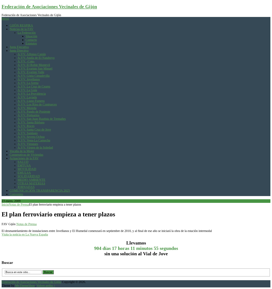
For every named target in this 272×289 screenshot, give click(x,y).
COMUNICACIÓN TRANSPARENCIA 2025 (40, 190)
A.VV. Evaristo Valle (31, 72)
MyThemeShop (25, 285)
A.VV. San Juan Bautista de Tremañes (42, 118)
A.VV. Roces (26, 126)
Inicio (5, 204)
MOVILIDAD (27, 169)
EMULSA (24, 172)
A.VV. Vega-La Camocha (34, 140)
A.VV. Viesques (28, 144)
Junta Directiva (19, 50)
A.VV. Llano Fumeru (31, 101)
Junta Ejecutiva (19, 47)
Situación (31, 36)
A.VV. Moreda (27, 108)
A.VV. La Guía (27, 90)
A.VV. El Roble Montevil (34, 65)
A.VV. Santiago (28, 133)
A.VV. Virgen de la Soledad (35, 147)
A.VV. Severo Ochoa (31, 136)
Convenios (16, 194)
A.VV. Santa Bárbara (31, 122)
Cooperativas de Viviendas (26, 154)
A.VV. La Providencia (32, 93)
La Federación (27, 32)
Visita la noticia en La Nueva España (25, 234)
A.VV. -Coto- (26, 61)
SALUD (23, 162)
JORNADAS (26, 187)
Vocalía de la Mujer (22, 151)
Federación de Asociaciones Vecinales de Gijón (49, 6)
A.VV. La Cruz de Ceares (34, 86)
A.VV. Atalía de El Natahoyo (36, 57)
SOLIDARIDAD (29, 176)
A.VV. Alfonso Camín (32, 54)
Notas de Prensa (19, 204)
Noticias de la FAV (21, 29)
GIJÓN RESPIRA (21, 25)
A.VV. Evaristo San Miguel (35, 68)
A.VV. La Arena (28, 83)
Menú (5, 18)
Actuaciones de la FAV (24, 158)
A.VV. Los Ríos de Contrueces (37, 104)
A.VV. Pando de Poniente (34, 111)
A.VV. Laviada (27, 97)
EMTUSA (24, 165)
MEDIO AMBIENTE (31, 179)
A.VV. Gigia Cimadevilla (34, 75)
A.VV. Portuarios (28, 115)
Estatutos (31, 43)
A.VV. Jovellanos (29, 79)
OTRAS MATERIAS (31, 183)
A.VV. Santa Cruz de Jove (34, 129)
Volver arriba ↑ (45, 285)
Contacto (31, 39)
